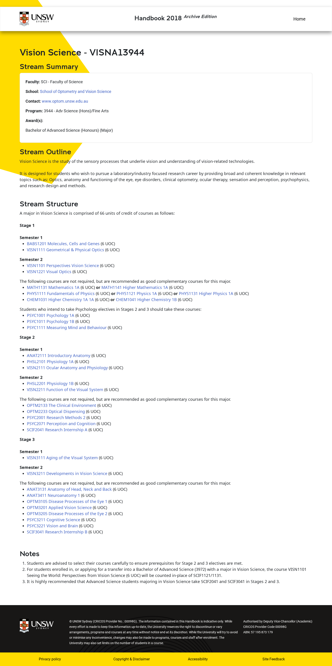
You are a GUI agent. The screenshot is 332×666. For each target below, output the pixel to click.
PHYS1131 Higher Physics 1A (206, 293)
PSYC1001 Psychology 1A (50, 315)
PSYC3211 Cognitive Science (53, 519)
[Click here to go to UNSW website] (37, 625)
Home (299, 19)
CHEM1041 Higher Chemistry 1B (146, 299)
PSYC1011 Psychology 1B (50, 321)
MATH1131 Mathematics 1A (53, 287)
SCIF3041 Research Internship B (57, 532)
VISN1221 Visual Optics (49, 271)
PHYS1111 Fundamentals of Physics (61, 293)
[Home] (37, 18)
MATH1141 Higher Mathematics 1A (134, 287)
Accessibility (198, 659)
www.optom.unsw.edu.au (65, 101)
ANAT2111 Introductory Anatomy (58, 355)
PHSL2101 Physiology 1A (50, 361)
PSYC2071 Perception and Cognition (61, 423)
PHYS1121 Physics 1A (137, 293)
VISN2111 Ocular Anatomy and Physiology (67, 367)
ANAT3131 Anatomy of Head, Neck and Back (69, 489)
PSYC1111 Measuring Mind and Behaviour (67, 327)
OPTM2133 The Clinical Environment (61, 405)
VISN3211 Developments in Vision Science (67, 473)
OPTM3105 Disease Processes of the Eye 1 (67, 501)
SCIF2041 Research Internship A (57, 429)
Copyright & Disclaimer (131, 659)
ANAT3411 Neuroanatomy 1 (53, 495)
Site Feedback (273, 659)
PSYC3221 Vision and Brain (52, 525)
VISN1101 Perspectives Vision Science (63, 265)
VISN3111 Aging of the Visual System (62, 457)
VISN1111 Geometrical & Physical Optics (65, 249)
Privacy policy (50, 659)
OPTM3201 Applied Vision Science (59, 507)
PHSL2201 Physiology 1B (50, 383)
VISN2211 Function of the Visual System (65, 389)
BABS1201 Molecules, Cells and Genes (63, 243)
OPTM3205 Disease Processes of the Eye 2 (67, 513)
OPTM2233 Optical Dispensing (56, 411)
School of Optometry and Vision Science (75, 91)
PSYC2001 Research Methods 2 (56, 417)
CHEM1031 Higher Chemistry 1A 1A (60, 299)
